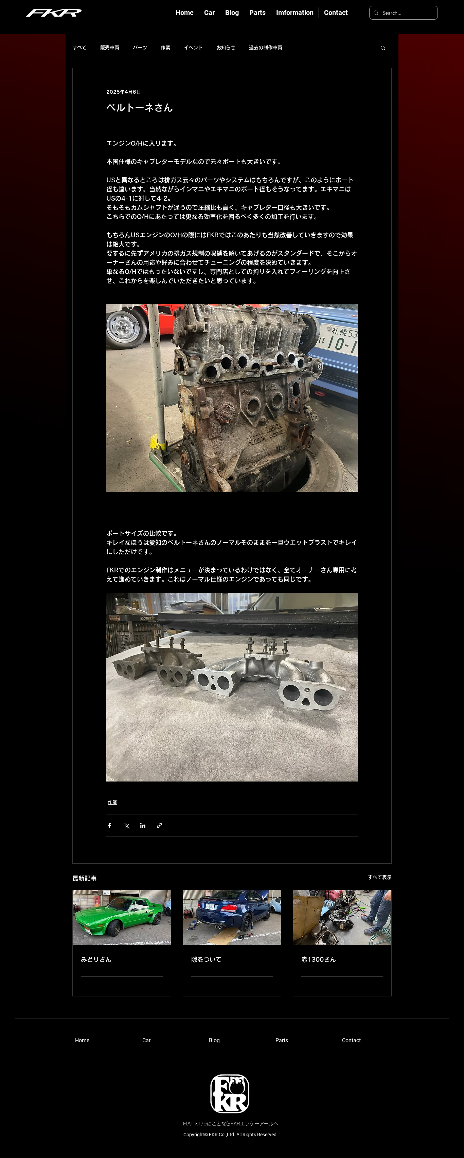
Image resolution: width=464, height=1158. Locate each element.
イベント (193, 47)
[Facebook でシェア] (109, 825)
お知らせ (225, 47)
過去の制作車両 (265, 47)
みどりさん (96, 959)
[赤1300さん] (342, 917)
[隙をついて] (232, 917)
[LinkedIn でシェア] (143, 825)
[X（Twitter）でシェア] (126, 825)
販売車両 (109, 47)
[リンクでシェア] (159, 825)
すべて (79, 47)
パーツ (140, 47)
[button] (383, 47)
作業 (165, 47)
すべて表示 (380, 877)
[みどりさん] (122, 917)
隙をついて (206, 959)
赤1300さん (318, 959)
